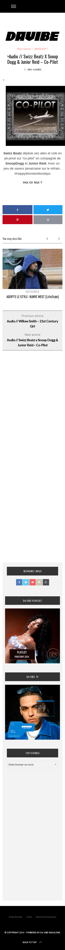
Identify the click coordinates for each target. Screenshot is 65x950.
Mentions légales (46, 917)
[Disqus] (32, 411)
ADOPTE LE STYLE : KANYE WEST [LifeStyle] (32, 296)
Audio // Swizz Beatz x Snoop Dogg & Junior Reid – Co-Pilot (32, 340)
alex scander (34, 69)
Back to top (30, 942)
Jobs (29, 917)
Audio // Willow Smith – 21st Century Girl (32, 321)
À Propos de (15, 917)
